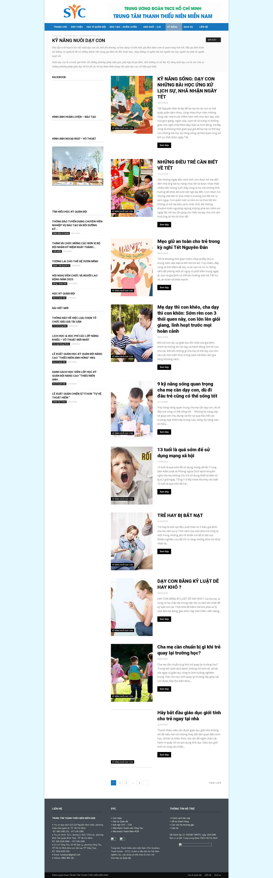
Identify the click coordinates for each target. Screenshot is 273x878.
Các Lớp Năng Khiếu (61, 344)
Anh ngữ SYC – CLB (122, 825)
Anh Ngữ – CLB (152, 26)
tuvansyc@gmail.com (70, 855)
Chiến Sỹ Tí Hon (59, 402)
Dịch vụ (188, 26)
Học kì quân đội (96, 26)
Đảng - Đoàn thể (59, 283)
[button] (217, 27)
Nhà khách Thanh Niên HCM (126, 831)
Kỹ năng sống (70, 35)
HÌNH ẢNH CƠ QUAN (61, 233)
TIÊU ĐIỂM (57, 251)
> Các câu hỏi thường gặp (182, 825)
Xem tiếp (164, 145)
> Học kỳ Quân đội (119, 821)
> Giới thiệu (116, 818)
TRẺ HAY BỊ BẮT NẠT (180, 515)
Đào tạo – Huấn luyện (123, 26)
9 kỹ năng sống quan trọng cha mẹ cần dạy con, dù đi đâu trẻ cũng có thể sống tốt (187, 390)
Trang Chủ (56, 35)
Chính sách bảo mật (181, 818)
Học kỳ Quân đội (123, 858)
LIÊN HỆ (203, 26)
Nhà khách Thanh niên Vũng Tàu (128, 828)
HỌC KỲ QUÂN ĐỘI (63, 293)
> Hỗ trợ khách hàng (179, 821)
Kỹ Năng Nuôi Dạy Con (122, 128)
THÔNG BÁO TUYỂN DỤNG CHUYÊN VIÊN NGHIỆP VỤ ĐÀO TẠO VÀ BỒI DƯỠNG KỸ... (77, 225)
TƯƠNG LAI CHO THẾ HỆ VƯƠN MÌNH (75, 261)
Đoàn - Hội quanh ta (61, 265)
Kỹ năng (172, 26)
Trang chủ (60, 26)
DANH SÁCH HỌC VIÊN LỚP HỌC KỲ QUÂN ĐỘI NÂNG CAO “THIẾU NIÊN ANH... (74, 375)
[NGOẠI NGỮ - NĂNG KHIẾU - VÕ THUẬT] (77, 184)
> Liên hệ (174, 828)
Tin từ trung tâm (60, 326)
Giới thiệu (77, 26)
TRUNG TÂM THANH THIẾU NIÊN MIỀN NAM (73, 818)
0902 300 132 (67, 858)
